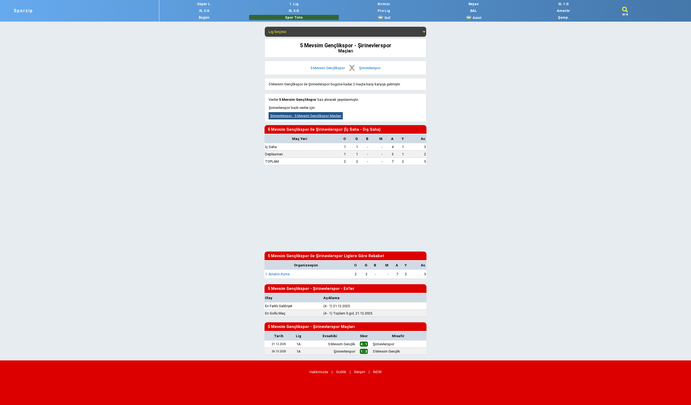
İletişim (359, 372)
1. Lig (294, 4)
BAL (473, 11)
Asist (477, 18)
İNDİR (377, 372)
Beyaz (474, 4)
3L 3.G (294, 11)
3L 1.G (563, 4)
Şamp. (563, 17)
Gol (387, 18)
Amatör (563, 11)
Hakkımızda (319, 372)
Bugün (204, 17)
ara (625, 14)
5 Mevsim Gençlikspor (327, 68)
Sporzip (23, 10)
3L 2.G (204, 11)
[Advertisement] (345, 208)
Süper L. (204, 4)
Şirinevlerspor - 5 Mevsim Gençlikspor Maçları (305, 116)
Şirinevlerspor (370, 68)
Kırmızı (384, 4)
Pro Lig (384, 11)
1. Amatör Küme (277, 274)
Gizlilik (341, 372)
